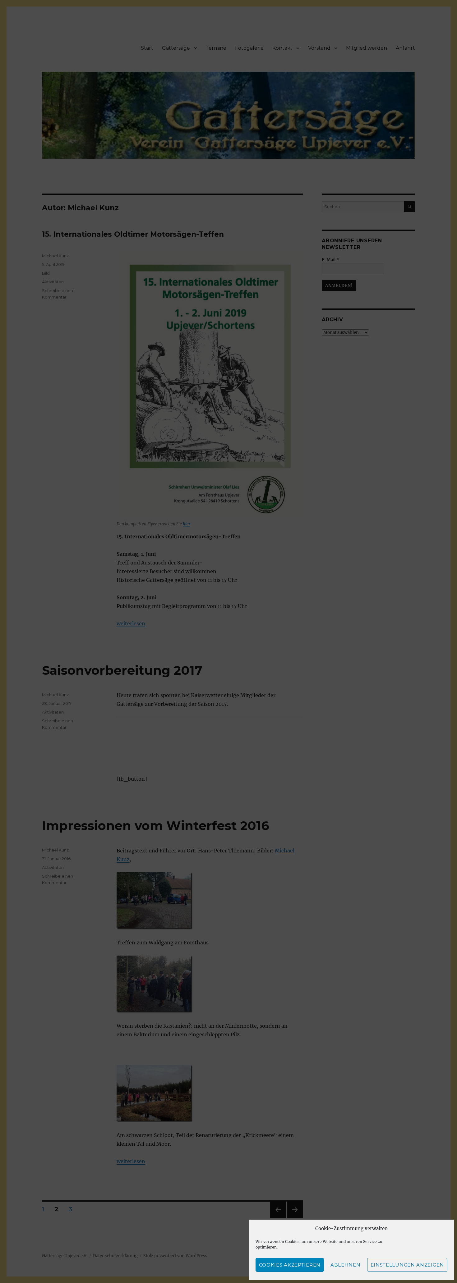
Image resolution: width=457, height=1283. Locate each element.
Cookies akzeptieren (290, 1265)
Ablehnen (345, 1265)
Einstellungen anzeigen (407, 1265)
